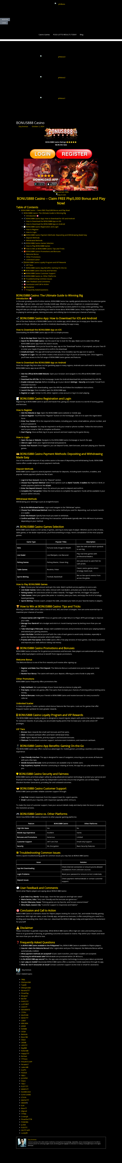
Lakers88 (24, 1067)
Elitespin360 (26, 988)
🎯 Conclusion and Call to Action (36, 284)
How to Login (31, 232)
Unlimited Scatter (33, 260)
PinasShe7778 (26, 1119)
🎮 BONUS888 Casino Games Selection (39, 243)
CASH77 (24, 1007)
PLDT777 (24, 1086)
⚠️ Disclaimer (29, 287)
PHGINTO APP (26, 1062)
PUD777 (24, 1127)
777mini (24, 1059)
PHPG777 (24, 1001)
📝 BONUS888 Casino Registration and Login (41, 227)
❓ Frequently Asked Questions (36, 290)
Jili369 (23, 1026)
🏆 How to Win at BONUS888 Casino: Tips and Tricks (44, 249)
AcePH (23, 1070)
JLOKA (23, 1125)
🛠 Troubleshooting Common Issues (38, 279)
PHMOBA (24, 1122)
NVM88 (24, 1029)
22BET (23, 1020)
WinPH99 (24, 1015)
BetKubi (24, 1034)
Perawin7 (24, 1064)
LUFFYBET (25, 1004)
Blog (81, 34)
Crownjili (24, 1116)
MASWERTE (25, 1010)
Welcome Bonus (32, 254)
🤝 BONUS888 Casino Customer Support (39, 273)
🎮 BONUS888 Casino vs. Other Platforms (40, 276)
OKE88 (23, 1042)
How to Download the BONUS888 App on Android (45, 224)
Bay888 (24, 1048)
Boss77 (24, 1108)
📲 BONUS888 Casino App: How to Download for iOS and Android (49, 218)
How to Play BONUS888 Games (38, 246)
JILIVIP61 (24, 1078)
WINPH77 (24, 1089)
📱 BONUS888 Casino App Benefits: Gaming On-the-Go (45, 268)
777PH (23, 1012)
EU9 (22, 1105)
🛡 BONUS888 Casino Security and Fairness (40, 270)
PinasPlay (25, 993)
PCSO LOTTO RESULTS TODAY (65, 34)
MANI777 (24, 1018)
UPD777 (24, 1045)
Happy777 (25, 1053)
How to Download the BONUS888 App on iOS (43, 221)
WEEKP (23, 1103)
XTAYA (23, 1097)
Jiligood (24, 1111)
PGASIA (24, 1073)
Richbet (24, 1056)
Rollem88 (24, 1051)
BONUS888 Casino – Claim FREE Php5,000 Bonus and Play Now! (45, 210)
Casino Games (44, 34)
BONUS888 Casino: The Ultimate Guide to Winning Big (45, 213)
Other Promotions (33, 257)
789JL (23, 979)
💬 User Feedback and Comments (37, 281)
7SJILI (23, 1084)
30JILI (23, 1075)
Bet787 (24, 999)
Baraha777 (25, 990)
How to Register (32, 229)
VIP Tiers (29, 265)
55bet (23, 1040)
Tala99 (23, 985)
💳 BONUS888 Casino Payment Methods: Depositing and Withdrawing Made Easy (55, 235)
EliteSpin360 (26, 982)
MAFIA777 (25, 1100)
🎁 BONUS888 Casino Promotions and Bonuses (42, 251)
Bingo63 (24, 996)
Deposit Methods (33, 238)
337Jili (23, 1031)
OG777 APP (25, 1130)
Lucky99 (24, 1133)
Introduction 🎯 (32, 216)
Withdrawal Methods (34, 240)
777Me (23, 1114)
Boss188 (24, 1037)
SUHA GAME (26, 1094)
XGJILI (23, 1081)
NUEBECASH (26, 1092)
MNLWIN (24, 1023)
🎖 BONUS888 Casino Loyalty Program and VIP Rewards (45, 262)
